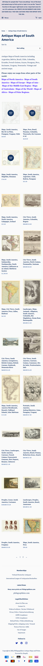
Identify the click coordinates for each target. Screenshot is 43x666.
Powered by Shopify (21, 653)
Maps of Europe (18, 82)
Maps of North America (12, 79)
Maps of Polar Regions (19, 92)
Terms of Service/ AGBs (21, 627)
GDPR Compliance (21, 615)
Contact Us (21, 606)
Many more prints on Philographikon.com (21, 589)
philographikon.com (21, 593)
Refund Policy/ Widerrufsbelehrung (21, 621)
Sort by (4, 44)
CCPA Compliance (21, 618)
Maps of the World (24, 89)
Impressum (21, 633)
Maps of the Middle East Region (16, 85)
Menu (6, 18)
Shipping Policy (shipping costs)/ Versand (21, 624)
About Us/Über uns (21, 603)
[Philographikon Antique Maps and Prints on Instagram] (26, 643)
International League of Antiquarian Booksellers (21, 578)
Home (3, 31)
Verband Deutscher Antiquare (21, 575)
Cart (39, 18)
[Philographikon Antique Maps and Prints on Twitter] (17, 643)
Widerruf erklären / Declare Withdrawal (21, 609)
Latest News (21, 585)
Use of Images (21, 630)
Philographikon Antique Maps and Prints (27, 651)
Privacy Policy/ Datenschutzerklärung (21, 612)
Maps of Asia (32, 82)
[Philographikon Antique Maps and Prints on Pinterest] (21, 643)
